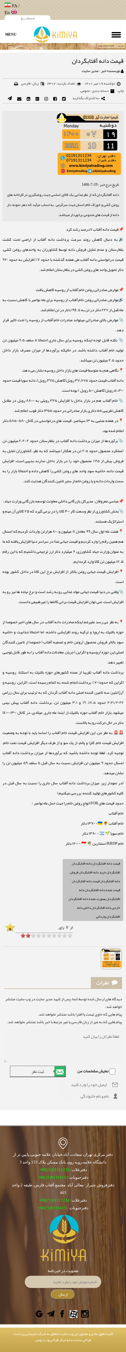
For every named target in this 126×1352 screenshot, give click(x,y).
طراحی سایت (82, 1339)
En (8, 12)
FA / (15, 5)
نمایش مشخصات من (93, 1071)
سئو (69, 1339)
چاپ (121, 90)
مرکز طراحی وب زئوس (50, 1339)
